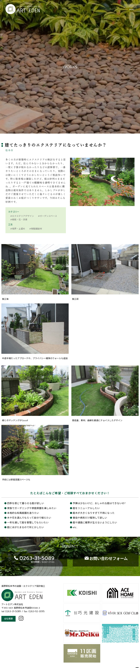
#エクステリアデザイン (22, 216)
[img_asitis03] (105, 292)
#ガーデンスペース (47, 216)
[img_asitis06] (105, 414)
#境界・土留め (17, 228)
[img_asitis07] (35, 473)
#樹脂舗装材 (35, 228)
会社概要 (8, 618)
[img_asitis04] (35, 352)
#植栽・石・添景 (18, 219)
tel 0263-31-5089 (11, 611)
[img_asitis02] (35, 292)
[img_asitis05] (35, 414)
